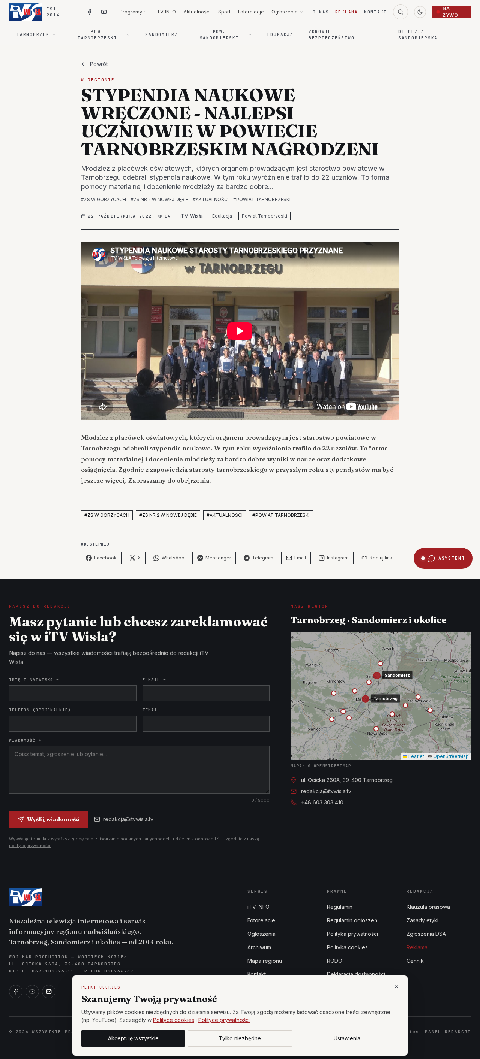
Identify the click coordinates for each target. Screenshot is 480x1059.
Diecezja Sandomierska (418, 34)
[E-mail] (49, 991)
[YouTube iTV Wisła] (104, 12)
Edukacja (280, 34)
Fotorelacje (251, 12)
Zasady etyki (422, 920)
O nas (321, 12)
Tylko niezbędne (240, 1038)
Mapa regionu (265, 961)
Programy (131, 12)
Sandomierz (161, 34)
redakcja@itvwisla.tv (128, 819)
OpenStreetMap (451, 756)
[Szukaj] (400, 11)
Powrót (99, 64)
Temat (149, 710)
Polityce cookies (173, 1020)
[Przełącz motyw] (420, 12)
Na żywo (450, 12)
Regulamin (339, 907)
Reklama (346, 12)
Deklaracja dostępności (356, 974)
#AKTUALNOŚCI (211, 199)
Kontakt (375, 12)
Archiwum (259, 947)
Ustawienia (347, 1038)
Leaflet (415, 756)
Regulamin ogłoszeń (352, 920)
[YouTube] (32, 991)
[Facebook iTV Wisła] (89, 12)
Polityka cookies (347, 947)
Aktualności (197, 12)
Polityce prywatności (224, 1020)
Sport (224, 12)
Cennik (415, 961)
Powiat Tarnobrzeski (264, 216)
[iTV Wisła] (25, 897)
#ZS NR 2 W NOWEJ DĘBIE (159, 199)
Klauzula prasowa (428, 907)
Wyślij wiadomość (53, 819)
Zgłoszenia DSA (426, 934)
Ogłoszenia (285, 12)
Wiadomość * (25, 740)
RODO (334, 961)
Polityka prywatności (352, 934)
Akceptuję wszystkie (133, 1038)
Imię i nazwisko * (34, 679)
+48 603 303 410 (322, 802)
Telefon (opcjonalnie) (40, 710)
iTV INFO (166, 12)
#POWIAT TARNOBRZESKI (262, 199)
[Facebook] (15, 991)
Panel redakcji (448, 1031)
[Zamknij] (396, 986)
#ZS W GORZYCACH (103, 199)
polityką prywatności (30, 845)
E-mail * (154, 679)
